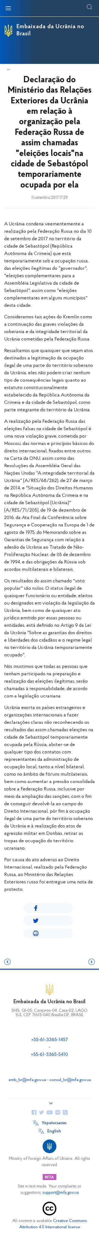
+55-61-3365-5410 (49, 1054)
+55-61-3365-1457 (49, 1039)
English (54, 1131)
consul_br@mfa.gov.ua (70, 1080)
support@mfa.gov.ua (61, 1193)
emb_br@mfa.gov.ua (27, 1080)
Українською (54, 1123)
